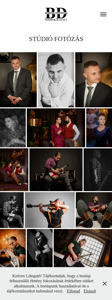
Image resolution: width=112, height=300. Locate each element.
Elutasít (90, 291)
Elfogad (73, 291)
